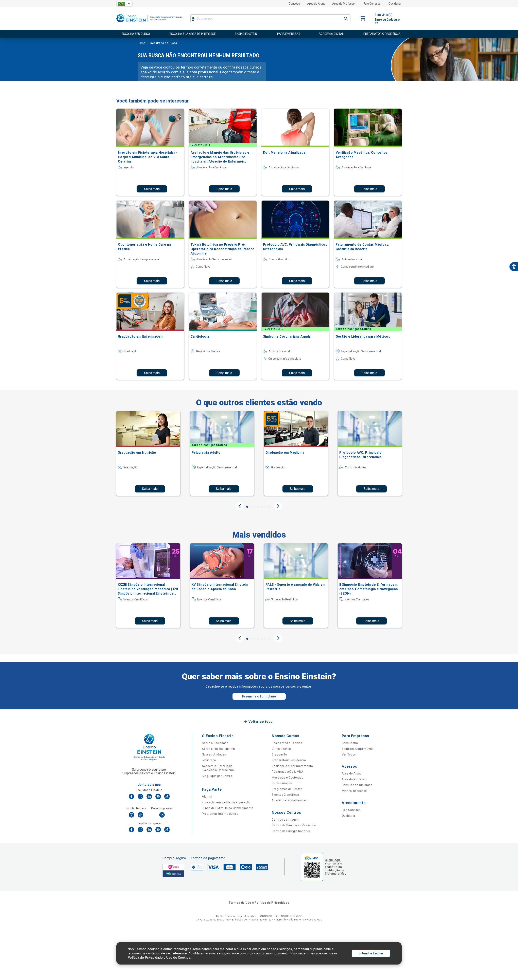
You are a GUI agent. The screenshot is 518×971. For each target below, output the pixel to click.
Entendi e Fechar (371, 953)
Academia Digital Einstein (290, 800)
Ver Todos (349, 754)
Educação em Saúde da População (226, 802)
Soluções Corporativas (358, 748)
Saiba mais (152, 189)
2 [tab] (251, 507)
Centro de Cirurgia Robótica (291, 831)
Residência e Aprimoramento (292, 766)
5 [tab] (262, 507)
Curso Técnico (282, 748)
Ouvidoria (394, 3)
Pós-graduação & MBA (287, 771)
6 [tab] (265, 507)
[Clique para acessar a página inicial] (149, 23)
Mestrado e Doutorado (287, 777)
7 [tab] (269, 507)
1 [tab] (247, 507)
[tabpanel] (148, 453)
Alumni (207, 796)
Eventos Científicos (285, 794)
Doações (294, 3)
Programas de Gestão (287, 789)
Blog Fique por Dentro (217, 776)
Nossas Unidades (214, 754)
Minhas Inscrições (354, 790)
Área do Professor (344, 3)
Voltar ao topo (260, 722)
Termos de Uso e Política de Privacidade (259, 902)
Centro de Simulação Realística (294, 825)
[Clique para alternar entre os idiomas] (124, 4)
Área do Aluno (316, 3)
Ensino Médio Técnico (287, 743)
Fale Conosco (372, 3)
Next (278, 506)
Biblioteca (209, 760)
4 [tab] (258, 507)
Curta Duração (282, 783)
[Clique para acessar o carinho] (363, 18)
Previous (240, 506)
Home (141, 43)
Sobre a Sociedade (215, 743)
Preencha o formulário (259, 696)
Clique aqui (333, 860)
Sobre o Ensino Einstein (218, 748)
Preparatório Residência (289, 760)
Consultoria (350, 743)
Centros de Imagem (285, 819)
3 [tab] (255, 507)
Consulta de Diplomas (357, 785)
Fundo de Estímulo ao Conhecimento (227, 808)
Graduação (279, 754)
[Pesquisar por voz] (193, 19)
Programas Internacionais (220, 813)
